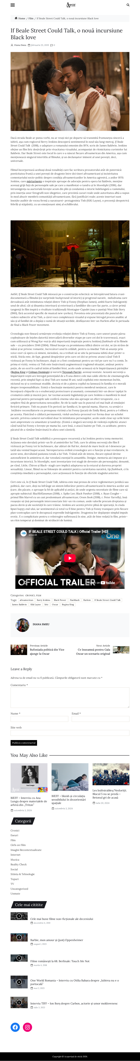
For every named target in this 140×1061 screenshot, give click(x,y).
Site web (16, 727)
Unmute (15, 893)
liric (46, 604)
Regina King (18, 372)
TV (12, 883)
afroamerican (26, 600)
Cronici (30, 595)
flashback (75, 600)
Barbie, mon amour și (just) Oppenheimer (56, 940)
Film (38, 595)
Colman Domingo (39, 372)
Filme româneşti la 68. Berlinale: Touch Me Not (59, 961)
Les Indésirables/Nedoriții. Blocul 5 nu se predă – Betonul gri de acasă (110, 794)
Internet (15, 854)
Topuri (15, 879)
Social (14, 869)
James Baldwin (19, 604)
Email (76, 713)
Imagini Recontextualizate (26, 850)
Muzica (15, 859)
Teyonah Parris (71, 372)
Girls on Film (18, 845)
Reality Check (19, 864)
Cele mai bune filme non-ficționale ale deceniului (61, 919)
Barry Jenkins (43, 600)
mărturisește (34, 181)
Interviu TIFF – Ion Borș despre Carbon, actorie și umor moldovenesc (74, 1003)
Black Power (60, 600)
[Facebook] (15, 1027)
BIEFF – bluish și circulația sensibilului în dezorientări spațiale (69, 799)
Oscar (55, 604)
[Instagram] (27, 1027)
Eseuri (14, 835)
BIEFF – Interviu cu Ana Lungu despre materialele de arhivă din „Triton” (29, 801)
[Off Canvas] (13, 5)
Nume (15, 713)
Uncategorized (19, 888)
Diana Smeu (20, 45)
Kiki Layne (36, 604)
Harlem (87, 600)
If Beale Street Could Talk (107, 600)
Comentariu (19, 685)
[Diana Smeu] (22, 625)
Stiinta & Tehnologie (23, 874)
